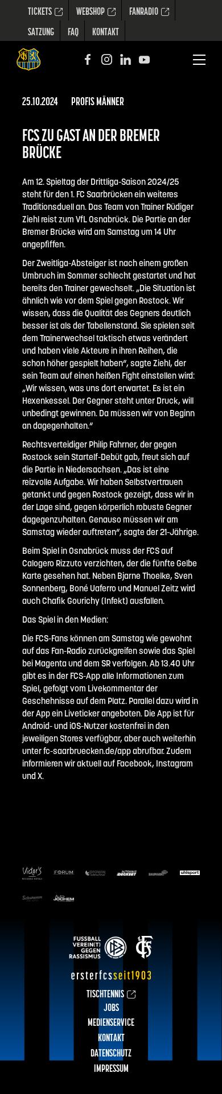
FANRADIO (143, 12)
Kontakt (105, 33)
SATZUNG (41, 33)
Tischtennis (105, 995)
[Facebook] (88, 59)
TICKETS (40, 12)
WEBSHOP (90, 12)
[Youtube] (144, 59)
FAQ (73, 33)
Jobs (111, 1009)
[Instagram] (106, 59)
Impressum (111, 1069)
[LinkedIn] (125, 59)
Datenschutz (111, 1054)
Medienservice (111, 1023)
